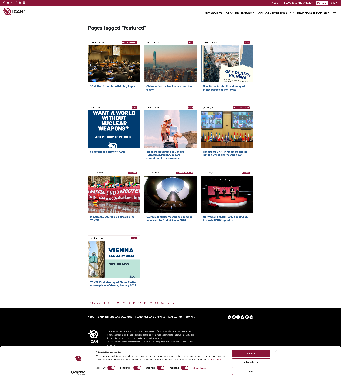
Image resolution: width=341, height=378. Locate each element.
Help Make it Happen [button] (312, 12)
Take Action (175, 317)
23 (156, 303)
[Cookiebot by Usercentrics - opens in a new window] (78, 373)
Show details (199, 368)
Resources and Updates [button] (298, 3)
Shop (334, 3)
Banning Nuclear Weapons (115, 317)
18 (129, 303)
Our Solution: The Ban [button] (275, 12)
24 (162, 303)
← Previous (95, 303)
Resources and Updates (150, 317)
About (92, 317)
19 (134, 303)
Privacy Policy (214, 359)
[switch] (137, 368)
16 (118, 303)
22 (150, 303)
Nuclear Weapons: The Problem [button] (229, 12)
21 (145, 303)
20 (139, 303)
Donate (321, 3)
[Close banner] (276, 351)
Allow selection (251, 362)
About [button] (276, 3)
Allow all (251, 353)
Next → (170, 303)
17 (123, 303)
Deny (251, 371)
